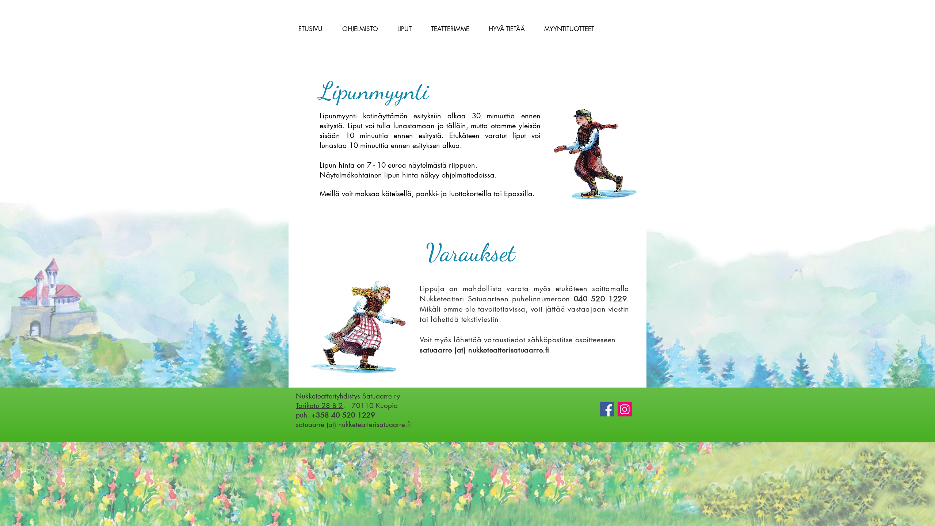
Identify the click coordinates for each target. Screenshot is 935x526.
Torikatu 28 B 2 (319, 405)
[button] (360, 29)
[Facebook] (607, 409)
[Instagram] (625, 409)
